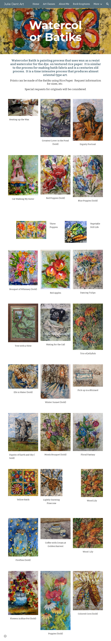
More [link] (96, 4)
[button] (107, 4)
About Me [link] (64, 4)
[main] (55, 31)
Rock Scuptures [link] (81, 4)
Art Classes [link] (49, 4)
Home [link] (36, 4)
